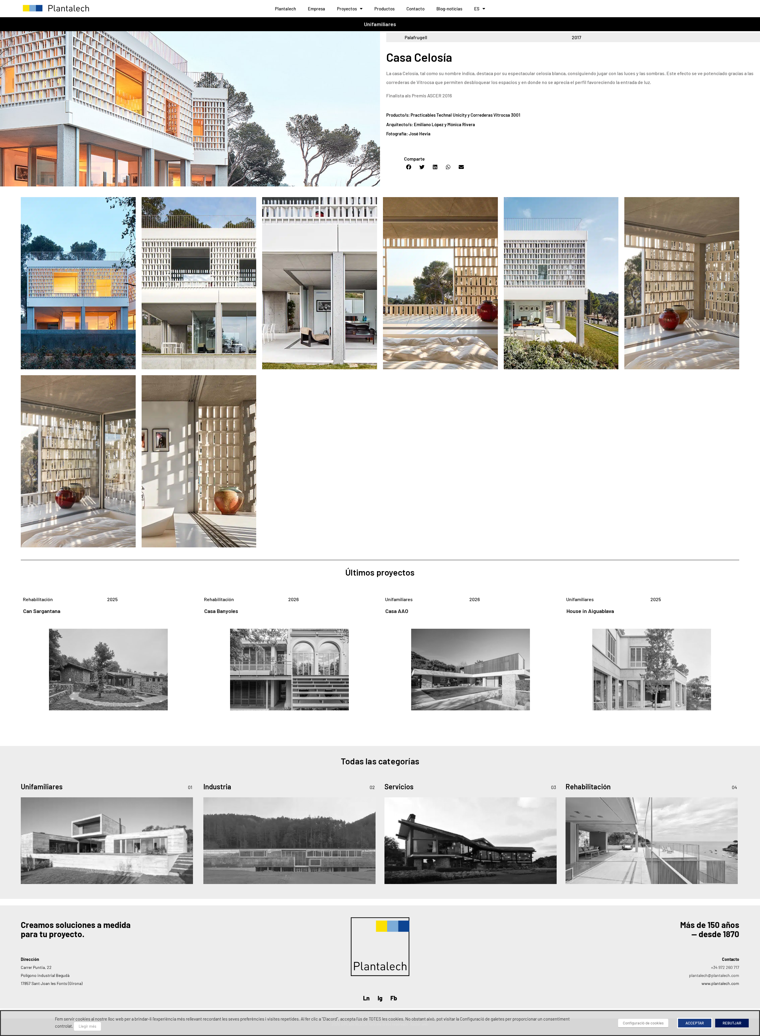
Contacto (415, 8)
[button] (409, 167)
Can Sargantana (41, 611)
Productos (384, 8)
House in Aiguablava (590, 611)
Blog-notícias (449, 8)
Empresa (316, 8)
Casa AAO (396, 611)
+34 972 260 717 (725, 967)
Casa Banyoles (221, 611)
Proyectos (347, 8)
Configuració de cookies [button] (643, 1023)
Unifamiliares (380, 24)
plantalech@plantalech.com (714, 975)
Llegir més (87, 1026)
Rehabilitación (38, 599)
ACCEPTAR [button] (694, 1023)
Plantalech (285, 8)
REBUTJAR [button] (732, 1023)
